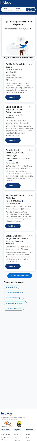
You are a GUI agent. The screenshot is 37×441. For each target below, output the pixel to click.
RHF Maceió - (13, 115)
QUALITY (13, 70)
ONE (16, 201)
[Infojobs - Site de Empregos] (5, 3)
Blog (15, 437)
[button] (30, 9)
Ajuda (16, 434)
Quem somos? (5, 434)
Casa (16, 241)
